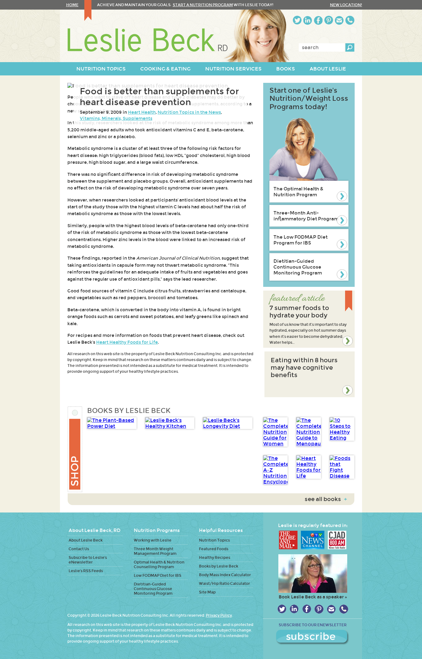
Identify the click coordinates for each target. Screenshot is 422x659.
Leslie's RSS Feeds (86, 570)
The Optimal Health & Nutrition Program (298, 192)
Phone (349, 20)
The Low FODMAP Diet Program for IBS (300, 240)
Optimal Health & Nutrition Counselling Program (159, 564)
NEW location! (346, 4)
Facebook (318, 20)
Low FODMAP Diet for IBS (157, 575)
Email (339, 20)
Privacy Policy (219, 615)
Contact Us (79, 548)
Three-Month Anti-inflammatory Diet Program (306, 216)
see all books (326, 499)
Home (72, 4)
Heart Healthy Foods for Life (127, 342)
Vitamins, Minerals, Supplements (116, 118)
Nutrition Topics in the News (189, 112)
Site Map (207, 592)
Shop (75, 449)
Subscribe (312, 637)
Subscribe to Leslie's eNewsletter (88, 559)
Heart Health (142, 112)
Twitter (297, 20)
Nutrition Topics (214, 540)
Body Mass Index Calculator (225, 574)
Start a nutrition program (203, 4)
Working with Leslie (152, 540)
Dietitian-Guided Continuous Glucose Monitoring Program (297, 267)
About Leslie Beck (86, 540)
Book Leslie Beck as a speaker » (313, 597)
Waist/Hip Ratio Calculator (224, 583)
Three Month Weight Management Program (155, 551)
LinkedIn (307, 20)
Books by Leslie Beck (218, 566)
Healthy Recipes (214, 557)
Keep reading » (309, 319)
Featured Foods (213, 548)
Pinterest (328, 20)
